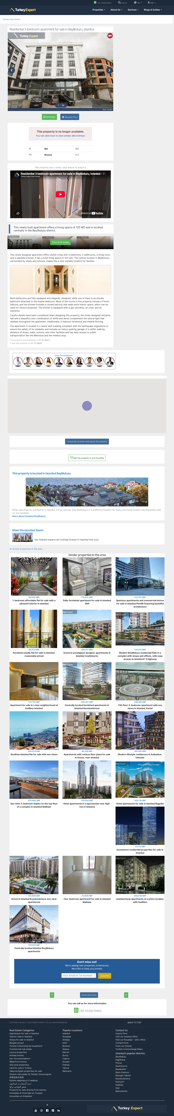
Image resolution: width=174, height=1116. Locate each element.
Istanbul (66, 1033)
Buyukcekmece (123, 1078)
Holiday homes (17, 1055)
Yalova (66, 1068)
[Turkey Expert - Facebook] (47, 1110)
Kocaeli (66, 1061)
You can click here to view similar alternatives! (60, 135)
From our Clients (124, 1046)
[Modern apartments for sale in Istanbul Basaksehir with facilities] (52, 995)
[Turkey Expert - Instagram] (41, 1110)
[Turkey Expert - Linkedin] (58, 1110)
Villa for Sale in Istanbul (21, 1036)
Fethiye (66, 1065)
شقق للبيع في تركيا (18, 1086)
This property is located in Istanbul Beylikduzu (41, 473)
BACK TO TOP (135, 1022)
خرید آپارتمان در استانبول (20, 1083)
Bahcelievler (122, 1091)
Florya (119, 1063)
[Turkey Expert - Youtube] (35, 1110)
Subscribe (104, 976)
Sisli (118, 1088)
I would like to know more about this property (87, 441)
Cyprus (66, 1058)
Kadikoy (119, 1085)
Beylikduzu (121, 1056)
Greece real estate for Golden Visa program (30, 1074)
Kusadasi (67, 1036)
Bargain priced (17, 1043)
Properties (98, 9)
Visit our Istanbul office (127, 1036)
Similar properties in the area (27, 549)
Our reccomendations (20, 1058)
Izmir (65, 1043)
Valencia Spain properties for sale (26, 1071)
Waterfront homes (18, 1061)
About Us (116, 9)
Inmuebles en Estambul (21, 1096)
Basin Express (122, 1072)
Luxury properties (18, 1052)
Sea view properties (19, 1065)
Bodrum (66, 1046)
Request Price (70, 117)
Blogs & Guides (152, 9)
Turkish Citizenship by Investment (26, 1046)
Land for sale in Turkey (20, 1068)
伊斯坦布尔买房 (17, 1077)
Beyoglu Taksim (123, 1075)
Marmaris (67, 1071)
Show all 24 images (60, 242)
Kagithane (120, 1059)
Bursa (65, 1055)
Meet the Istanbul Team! (27, 530)
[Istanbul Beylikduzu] (87, 492)
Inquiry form (121, 1033)
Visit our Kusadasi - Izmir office (130, 1039)
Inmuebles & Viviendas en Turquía (26, 1093)
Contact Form (122, 1043)
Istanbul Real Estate (11, 19)
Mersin (66, 1052)
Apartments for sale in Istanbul (24, 1033)
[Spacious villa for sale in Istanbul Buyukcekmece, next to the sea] (126, 995)
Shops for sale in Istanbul (22, 1039)
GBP (152, 3)
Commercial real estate (21, 1049)
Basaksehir (121, 1069)
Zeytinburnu (121, 1066)
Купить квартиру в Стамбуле (24, 1080)
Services (132, 9)
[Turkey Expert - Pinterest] (53, 1110)
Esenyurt (120, 1081)
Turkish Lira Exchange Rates (129, 1049)
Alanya (66, 1049)
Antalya (66, 1039)
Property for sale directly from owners (28, 1090)
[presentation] (11, 70)
